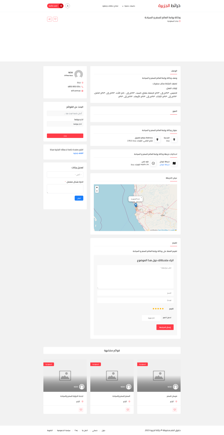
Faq (76, 430)
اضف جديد (78, 153)
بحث (65, 135)
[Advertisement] (112, 40)
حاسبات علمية (129, 6)
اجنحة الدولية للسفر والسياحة (71, 396)
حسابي (94, 430)
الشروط (50, 430)
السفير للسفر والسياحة (121, 396)
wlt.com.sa (76, 90)
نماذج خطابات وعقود (110, 6)
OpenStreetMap (163, 230)
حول (103, 430)
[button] (135, 205)
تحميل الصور (167, 317)
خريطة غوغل (165, 164)
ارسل (79, 198)
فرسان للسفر (172, 396)
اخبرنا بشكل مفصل (75, 182)
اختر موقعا (78, 119)
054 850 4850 (74, 86)
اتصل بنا (85, 430)
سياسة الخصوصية (63, 430)
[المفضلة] (55, 19)
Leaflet (172, 230)
